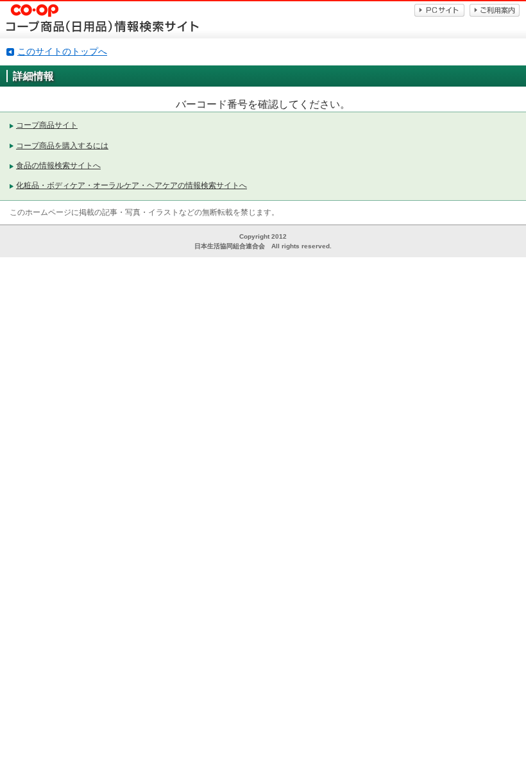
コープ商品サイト (47, 125)
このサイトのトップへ (62, 51)
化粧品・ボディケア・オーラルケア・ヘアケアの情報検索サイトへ (131, 185)
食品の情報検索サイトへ (58, 165)
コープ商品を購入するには (62, 145)
